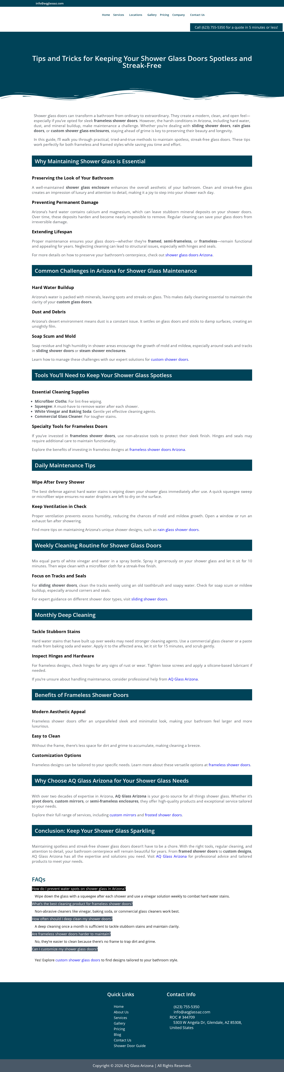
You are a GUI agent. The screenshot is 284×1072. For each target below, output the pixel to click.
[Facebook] (218, 3)
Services (118, 15)
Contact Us (197, 15)
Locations (135, 15)
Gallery (152, 15)
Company (178, 15)
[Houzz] (249, 3)
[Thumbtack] (241, 3)
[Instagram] (226, 3)
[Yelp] (233, 3)
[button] (120, 15)
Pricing (164, 15)
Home (106, 15)
